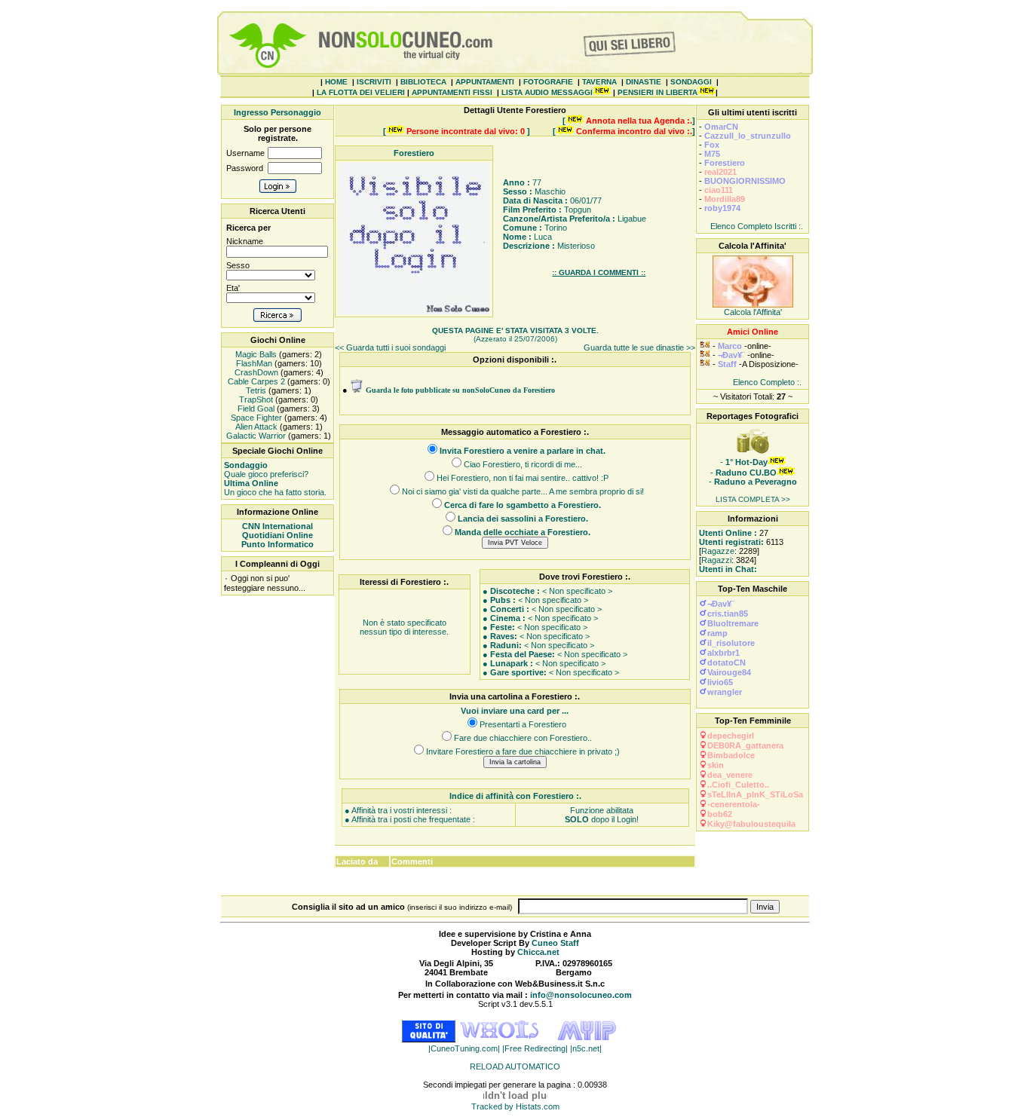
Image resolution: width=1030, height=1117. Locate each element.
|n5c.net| (586, 1048)
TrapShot (255, 399)
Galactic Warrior (255, 435)
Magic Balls (255, 354)
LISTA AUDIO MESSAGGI (547, 92)
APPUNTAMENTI (484, 82)
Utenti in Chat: (728, 569)
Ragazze (717, 550)
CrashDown (255, 372)
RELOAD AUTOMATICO (515, 1066)
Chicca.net (538, 951)
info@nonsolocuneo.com (581, 994)
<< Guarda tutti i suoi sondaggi (390, 347)
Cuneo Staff (555, 942)
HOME (336, 82)
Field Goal (254, 408)
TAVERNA (599, 82)
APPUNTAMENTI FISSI (452, 92)
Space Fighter (255, 417)
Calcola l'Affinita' (753, 312)
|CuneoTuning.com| (465, 1048)
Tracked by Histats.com (515, 1106)
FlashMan (253, 363)
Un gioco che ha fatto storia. (275, 488)
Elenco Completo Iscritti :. (756, 226)
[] (629, 120)
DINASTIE (643, 82)
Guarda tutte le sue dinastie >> (639, 347)
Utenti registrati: (731, 541)
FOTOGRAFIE (548, 82)
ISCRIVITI (374, 82)
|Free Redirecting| (536, 1048)
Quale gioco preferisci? (266, 470)
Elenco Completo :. (767, 382)
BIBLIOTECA (423, 82)
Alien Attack (255, 426)
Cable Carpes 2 (255, 381)
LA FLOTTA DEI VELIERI (361, 92)
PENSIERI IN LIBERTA (657, 92)
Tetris (255, 390)
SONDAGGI (691, 82)
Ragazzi (716, 560)
